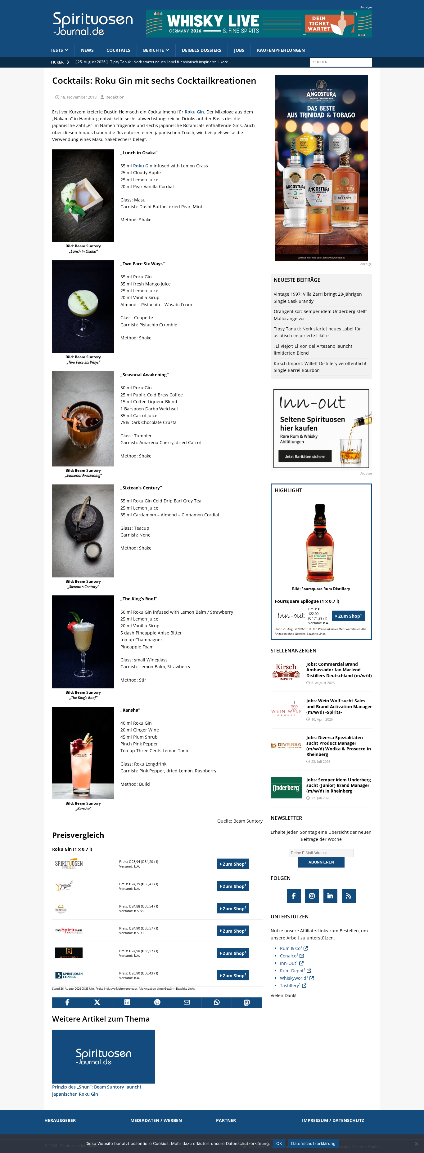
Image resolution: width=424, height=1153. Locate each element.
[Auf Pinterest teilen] (157, 1003)
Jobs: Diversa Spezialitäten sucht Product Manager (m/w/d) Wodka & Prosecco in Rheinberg (338, 746)
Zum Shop (234, 863)
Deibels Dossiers (201, 50)
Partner (226, 1120)
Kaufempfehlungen (281, 50)
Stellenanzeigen (294, 650)
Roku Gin (194, 112)
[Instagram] (312, 896)
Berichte (153, 50)
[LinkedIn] (330, 896)
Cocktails (118, 50)
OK (279, 1143)
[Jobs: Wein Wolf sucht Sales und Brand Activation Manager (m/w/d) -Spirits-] (286, 708)
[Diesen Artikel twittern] (97, 1003)
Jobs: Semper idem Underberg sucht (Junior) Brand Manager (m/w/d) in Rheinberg (338, 785)
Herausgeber (60, 1120)
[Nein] (416, 1144)
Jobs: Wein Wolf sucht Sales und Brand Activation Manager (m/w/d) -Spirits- (339, 706)
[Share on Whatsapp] (216, 1003)
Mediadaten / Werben (156, 1120)
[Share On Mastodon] (246, 1003)
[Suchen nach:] (341, 61)
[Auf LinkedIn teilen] (127, 1003)
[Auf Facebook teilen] (67, 1003)
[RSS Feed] (349, 896)
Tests (57, 50)
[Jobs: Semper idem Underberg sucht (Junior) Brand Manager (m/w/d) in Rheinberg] (286, 787)
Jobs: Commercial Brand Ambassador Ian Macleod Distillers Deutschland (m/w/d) (339, 669)
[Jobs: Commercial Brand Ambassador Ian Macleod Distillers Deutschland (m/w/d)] (286, 672)
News (87, 50)
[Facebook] (294, 896)
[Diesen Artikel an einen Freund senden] (186, 1003)
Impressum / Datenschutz (333, 1120)
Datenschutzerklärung (313, 1143)
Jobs (239, 50)
